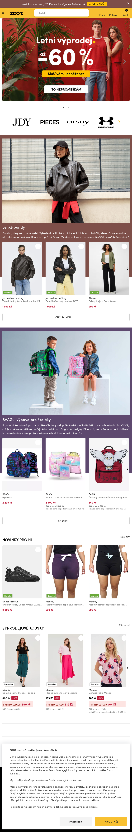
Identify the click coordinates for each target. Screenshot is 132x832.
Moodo (6, 689)
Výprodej (124, 625)
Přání (102, 14)
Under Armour (10, 601)
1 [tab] (63, 107)
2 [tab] (68, 107)
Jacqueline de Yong (12, 298)
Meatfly (50, 601)
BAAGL (6, 494)
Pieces (92, 298)
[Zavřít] (128, 4)
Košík (125, 12)
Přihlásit (113, 14)
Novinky (125, 536)
